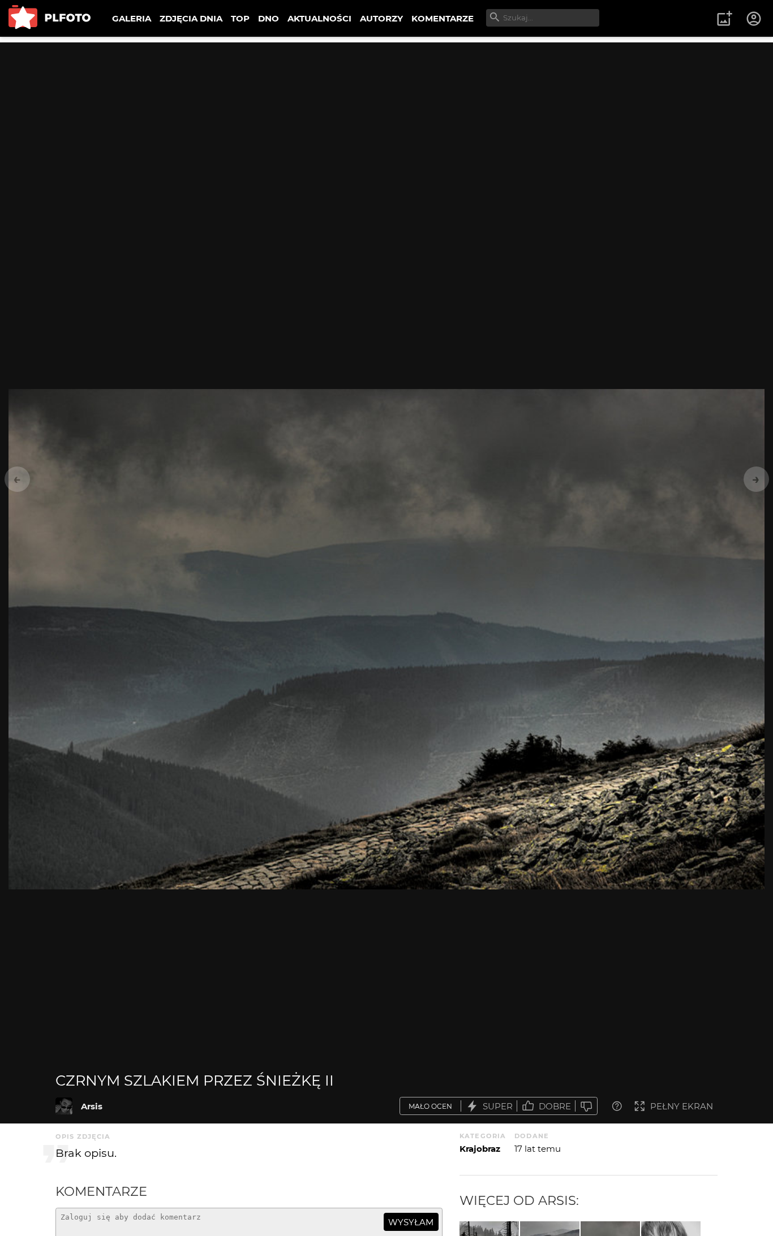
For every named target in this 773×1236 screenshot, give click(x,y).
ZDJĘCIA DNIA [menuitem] (191, 18)
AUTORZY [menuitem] (381, 18)
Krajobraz (479, 1148)
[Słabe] (586, 1106)
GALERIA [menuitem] (131, 18)
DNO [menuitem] (268, 18)
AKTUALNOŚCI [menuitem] (319, 18)
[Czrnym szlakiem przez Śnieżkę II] (63, 1105)
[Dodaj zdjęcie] (724, 18)
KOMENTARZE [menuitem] (442, 18)
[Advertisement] (386, 121)
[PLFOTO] (49, 18)
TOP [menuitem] (240, 18)
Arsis (91, 1106)
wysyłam (410, 1222)
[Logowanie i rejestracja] (754, 18)
